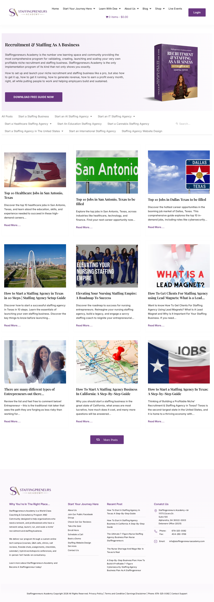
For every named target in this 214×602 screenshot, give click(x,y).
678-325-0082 (179, 530)
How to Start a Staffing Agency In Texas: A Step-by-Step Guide (178, 391)
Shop (158, 8)
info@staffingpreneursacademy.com (187, 541)
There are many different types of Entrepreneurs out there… (29, 391)
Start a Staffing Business (33, 116)
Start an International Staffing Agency (92, 131)
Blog (145, 8)
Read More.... (12, 225)
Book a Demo (74, 538)
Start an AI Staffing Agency (72, 116)
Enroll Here (73, 530)
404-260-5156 (179, 534)
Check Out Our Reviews (79, 522)
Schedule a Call (75, 534)
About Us (130, 8)
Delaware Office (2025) (170, 523)
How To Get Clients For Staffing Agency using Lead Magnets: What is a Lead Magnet (178, 297)
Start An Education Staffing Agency (79, 123)
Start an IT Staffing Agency (115, 116)
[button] (107, 439)
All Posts (7, 116)
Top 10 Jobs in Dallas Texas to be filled (177, 199)
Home (55, 8)
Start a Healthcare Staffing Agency (26, 123)
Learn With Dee (108, 8)
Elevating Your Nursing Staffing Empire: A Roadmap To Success (106, 295)
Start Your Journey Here (77, 8)
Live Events (175, 8)
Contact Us (73, 550)
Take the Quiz (74, 526)
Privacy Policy (96, 593)
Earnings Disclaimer (137, 593)
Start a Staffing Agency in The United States (32, 131)
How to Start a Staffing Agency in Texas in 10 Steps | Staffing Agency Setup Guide (35, 295)
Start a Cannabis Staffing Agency (128, 123)
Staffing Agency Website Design (142, 131)
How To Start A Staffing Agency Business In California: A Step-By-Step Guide (106, 391)
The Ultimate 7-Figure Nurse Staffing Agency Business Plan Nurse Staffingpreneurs (125, 537)
